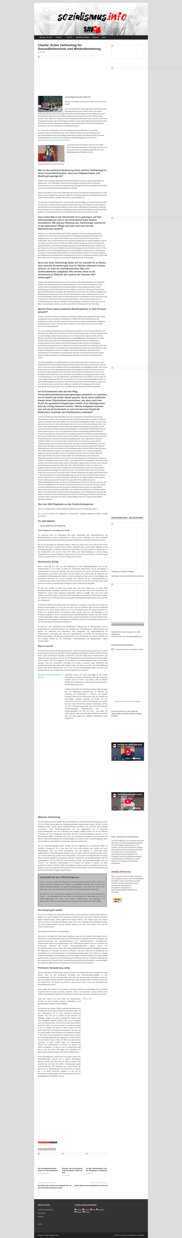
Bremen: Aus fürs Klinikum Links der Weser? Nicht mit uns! (72, 1171)
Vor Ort (69, 37)
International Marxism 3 (134, 636)
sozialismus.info (53, 1235)
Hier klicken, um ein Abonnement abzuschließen (127, 576)
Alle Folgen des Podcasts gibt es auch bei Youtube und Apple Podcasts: (126, 714)
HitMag (141, 1235)
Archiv (40, 1224)
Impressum (41, 1213)
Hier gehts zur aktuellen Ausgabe (122, 571)
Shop (104, 37)
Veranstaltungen (82, 37)
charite (54, 1142)
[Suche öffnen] (143, 37)
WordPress (133, 1235)
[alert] (127, 649)
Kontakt (95, 37)
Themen (58, 37)
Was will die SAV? (46, 37)
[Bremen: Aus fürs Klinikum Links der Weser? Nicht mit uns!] (73, 1160)
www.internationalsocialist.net (133, 843)
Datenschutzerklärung (45, 1210)
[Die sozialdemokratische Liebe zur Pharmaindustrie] (49, 1160)
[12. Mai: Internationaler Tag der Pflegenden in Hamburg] (97, 1160)
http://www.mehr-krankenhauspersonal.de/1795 (54, 140)
